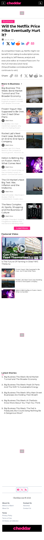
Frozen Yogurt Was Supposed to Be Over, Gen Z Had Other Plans (13, 113)
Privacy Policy (7, 515)
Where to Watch (8, 505)
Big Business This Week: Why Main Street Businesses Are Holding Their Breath (23, 394)
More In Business (11, 84)
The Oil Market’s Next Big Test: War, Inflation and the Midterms (13, 184)
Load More (22, 228)
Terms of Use (7, 518)
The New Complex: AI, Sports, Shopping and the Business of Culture (12, 208)
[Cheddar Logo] (14, 3)
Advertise (26, 505)
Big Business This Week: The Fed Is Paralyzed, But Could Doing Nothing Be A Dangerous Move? (22, 410)
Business (8, 21)
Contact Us (27, 508)
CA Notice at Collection (10, 521)
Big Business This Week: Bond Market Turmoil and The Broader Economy (12, 92)
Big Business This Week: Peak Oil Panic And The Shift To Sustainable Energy (22, 386)
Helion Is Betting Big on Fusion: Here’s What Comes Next (12, 161)
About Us (5, 508)
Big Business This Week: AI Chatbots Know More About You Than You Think (22, 401)
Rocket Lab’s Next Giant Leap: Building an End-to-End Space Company (13, 137)
